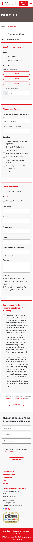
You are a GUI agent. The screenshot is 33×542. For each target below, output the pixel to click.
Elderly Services (11, 150)
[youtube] (9, 509)
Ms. (14, 201)
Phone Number (9, 227)
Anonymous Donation (13, 191)
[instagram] (6, 509)
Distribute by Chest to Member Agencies (17, 142)
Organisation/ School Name (13, 247)
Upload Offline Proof (13, 60)
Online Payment (11, 56)
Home (3, 26)
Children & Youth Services (15, 147)
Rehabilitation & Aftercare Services (15, 161)
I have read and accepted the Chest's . (17, 450)
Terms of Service (20, 398)
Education (6, 483)
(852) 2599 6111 (10, 500)
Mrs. (22, 201)
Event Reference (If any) (12, 127)
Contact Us (16, 533)
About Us (6, 469)
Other (8, 172)
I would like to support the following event (16, 116)
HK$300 (16, 78)
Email (5, 237)
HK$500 (16, 83)
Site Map (26, 531)
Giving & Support (8, 472)
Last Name (7, 207)
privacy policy (9, 451)
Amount (6, 66)
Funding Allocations (9, 474)
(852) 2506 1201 (11, 503)
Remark (6, 260)
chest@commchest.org (14, 505)
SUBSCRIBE (16, 460)
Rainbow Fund (7, 477)
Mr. (7, 201)
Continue (16, 404)
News (4, 480)
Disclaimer (7, 531)
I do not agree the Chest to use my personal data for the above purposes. (17, 383)
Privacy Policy (9, 398)
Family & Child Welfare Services (17, 153)
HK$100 (16, 73)
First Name (7, 217)
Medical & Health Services (15, 157)
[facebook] (3, 509)
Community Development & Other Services (15, 167)
